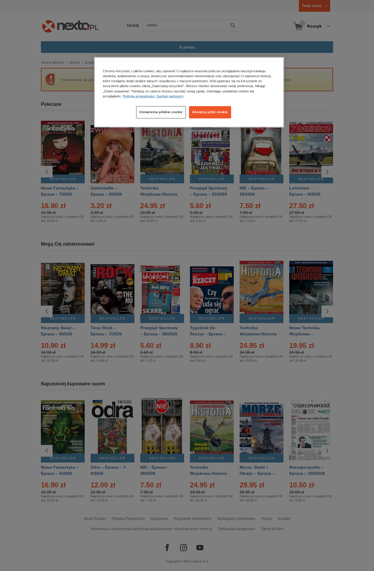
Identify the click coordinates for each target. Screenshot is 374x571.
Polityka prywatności (139, 96)
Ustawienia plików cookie (161, 112)
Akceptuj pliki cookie (210, 112)
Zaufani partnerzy (169, 96)
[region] (189, 92)
